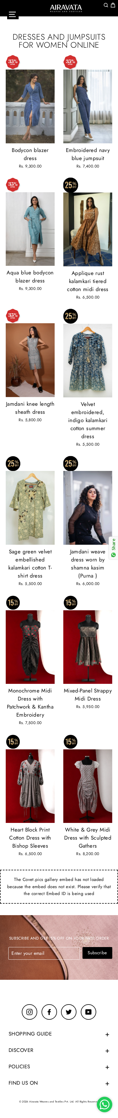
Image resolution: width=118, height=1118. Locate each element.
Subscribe (97, 953)
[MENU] (13, 14)
